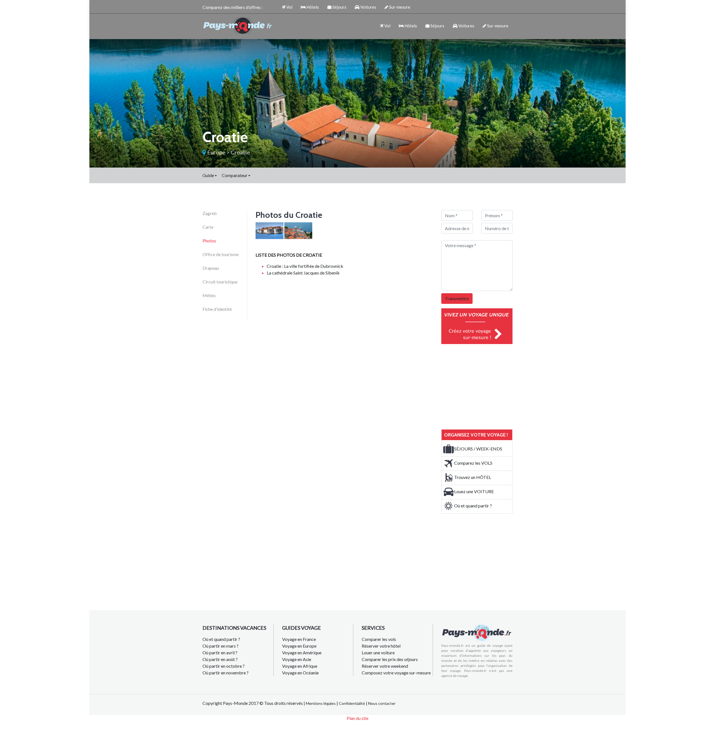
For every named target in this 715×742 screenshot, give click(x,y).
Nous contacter (381, 703)
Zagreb (209, 213)
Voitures (367, 6)
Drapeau (210, 268)
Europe (216, 152)
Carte (207, 227)
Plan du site (357, 718)
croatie (240, 152)
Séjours (339, 6)
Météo (209, 295)
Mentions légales (321, 703)
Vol (288, 6)
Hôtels (312, 6)
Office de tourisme (220, 254)
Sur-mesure (399, 6)
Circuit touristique (219, 281)
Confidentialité (352, 703)
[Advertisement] (483, 386)
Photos (209, 240)
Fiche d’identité (217, 309)
